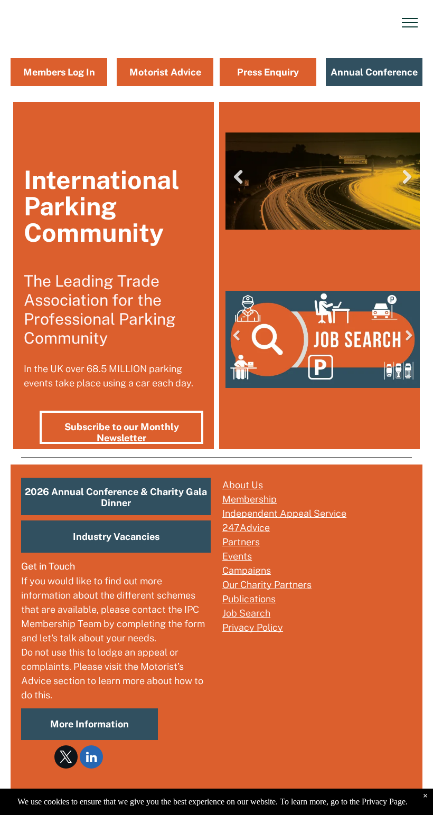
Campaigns (246, 570)
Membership (249, 499)
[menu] (409, 22)
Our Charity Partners (267, 584)
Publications (249, 598)
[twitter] (66, 758)
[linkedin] (91, 758)
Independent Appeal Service (284, 513)
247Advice (246, 527)
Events (237, 556)
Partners (241, 541)
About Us (242, 484)
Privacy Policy (252, 627)
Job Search (246, 613)
